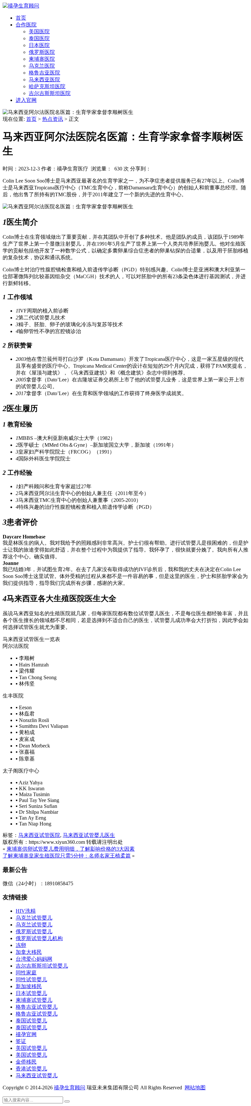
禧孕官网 (26, 1034)
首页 (21, 18)
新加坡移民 (29, 986)
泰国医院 (39, 38)
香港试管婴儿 (31, 1068)
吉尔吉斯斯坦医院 (50, 93)
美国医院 (39, 31)
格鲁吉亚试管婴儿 (37, 1007)
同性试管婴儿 (31, 979)
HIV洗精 (26, 911)
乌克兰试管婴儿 (34, 918)
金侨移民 (26, 1062)
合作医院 (26, 24)
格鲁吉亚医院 (44, 72)
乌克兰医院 (42, 66)
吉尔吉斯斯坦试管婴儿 (42, 966)
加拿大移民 (29, 952)
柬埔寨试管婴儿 (34, 1000)
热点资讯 (52, 119)
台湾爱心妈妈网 (34, 959)
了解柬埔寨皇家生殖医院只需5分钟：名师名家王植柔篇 (67, 855)
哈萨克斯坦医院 (47, 86)
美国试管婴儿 (31, 1048)
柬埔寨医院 (42, 59)
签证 (21, 1041)
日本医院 (39, 45)
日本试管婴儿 (31, 993)
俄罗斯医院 (42, 52)
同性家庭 (26, 972)
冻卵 (21, 945)
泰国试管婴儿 (31, 1020)
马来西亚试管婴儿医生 (89, 835)
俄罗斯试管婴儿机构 (39, 938)
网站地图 (195, 1087)
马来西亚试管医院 (39, 835)
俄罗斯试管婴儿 (34, 931)
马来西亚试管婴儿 (37, 1075)
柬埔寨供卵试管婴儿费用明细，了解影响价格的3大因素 (71, 849)
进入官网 (26, 100)
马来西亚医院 (44, 79)
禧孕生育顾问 (69, 1087)
